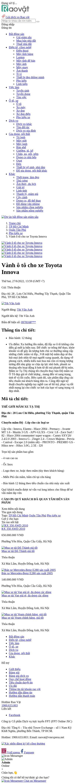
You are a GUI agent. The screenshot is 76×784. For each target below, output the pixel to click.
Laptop (20, 57)
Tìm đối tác (23, 127)
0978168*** (28, 322)
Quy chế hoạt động (20, 679)
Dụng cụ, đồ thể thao (28, 200)
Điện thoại (22, 50)
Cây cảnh (21, 197)
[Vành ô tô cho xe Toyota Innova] (21, 242)
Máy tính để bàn (25, 60)
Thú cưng (22, 180)
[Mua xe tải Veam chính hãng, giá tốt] (23, 614)
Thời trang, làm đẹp (27, 177)
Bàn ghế (21, 147)
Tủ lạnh (20, 137)
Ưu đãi (13, 685)
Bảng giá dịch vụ (19, 675)
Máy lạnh (21, 144)
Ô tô (18, 104)
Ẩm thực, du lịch (26, 183)
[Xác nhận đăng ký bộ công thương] (23, 743)
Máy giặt (21, 140)
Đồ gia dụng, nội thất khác (31, 170)
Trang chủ (15, 223)
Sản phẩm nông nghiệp (29, 210)
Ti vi (19, 74)
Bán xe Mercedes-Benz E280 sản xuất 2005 (27, 573)
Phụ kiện (21, 80)
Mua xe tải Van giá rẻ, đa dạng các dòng (24, 595)
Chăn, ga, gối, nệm (27, 154)
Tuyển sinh (22, 90)
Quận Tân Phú (17, 229)
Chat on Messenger (34, 780)
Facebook (14, 715)
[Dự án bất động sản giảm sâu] (19, 216)
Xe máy (20, 107)
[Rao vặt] (15, 12)
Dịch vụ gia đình (26, 130)
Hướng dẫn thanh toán (22, 695)
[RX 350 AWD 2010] (14, 525)
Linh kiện (21, 84)
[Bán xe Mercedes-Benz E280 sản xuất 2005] (28, 569)
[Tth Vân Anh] (10, 303)
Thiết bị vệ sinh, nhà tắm (30, 167)
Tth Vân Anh (24, 309)
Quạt (19, 160)
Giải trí (20, 187)
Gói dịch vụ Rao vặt (17, 17)
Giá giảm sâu (24, 37)
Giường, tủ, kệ (24, 150)
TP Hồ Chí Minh (19, 226)
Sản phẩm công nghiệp (29, 207)
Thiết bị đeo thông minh (30, 77)
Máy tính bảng (24, 54)
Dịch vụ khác (24, 124)
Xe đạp (20, 110)
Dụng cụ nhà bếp (26, 157)
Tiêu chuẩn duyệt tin (21, 682)
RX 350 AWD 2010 (13, 528)
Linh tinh (21, 190)
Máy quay (22, 67)
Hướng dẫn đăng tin (20, 692)
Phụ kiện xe (23, 117)
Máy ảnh (21, 64)
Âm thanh (22, 70)
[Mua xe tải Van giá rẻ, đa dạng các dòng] (26, 592)
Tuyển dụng (23, 94)
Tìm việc (21, 97)
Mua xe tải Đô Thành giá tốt (17, 551)
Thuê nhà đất (24, 44)
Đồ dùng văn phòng (28, 203)
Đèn (18, 164)
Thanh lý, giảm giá (27, 193)
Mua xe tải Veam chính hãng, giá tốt (22, 617)
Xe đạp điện (23, 114)
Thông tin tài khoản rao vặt (24, 689)
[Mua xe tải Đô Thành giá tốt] (19, 547)
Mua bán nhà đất (26, 40)
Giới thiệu (14, 669)
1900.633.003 (9, 705)
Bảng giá (14, 672)
